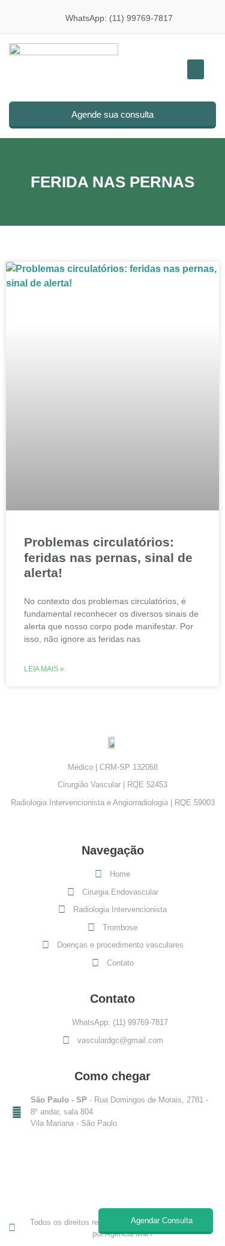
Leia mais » (44, 669)
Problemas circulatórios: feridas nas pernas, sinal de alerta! (108, 557)
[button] (195, 69)
